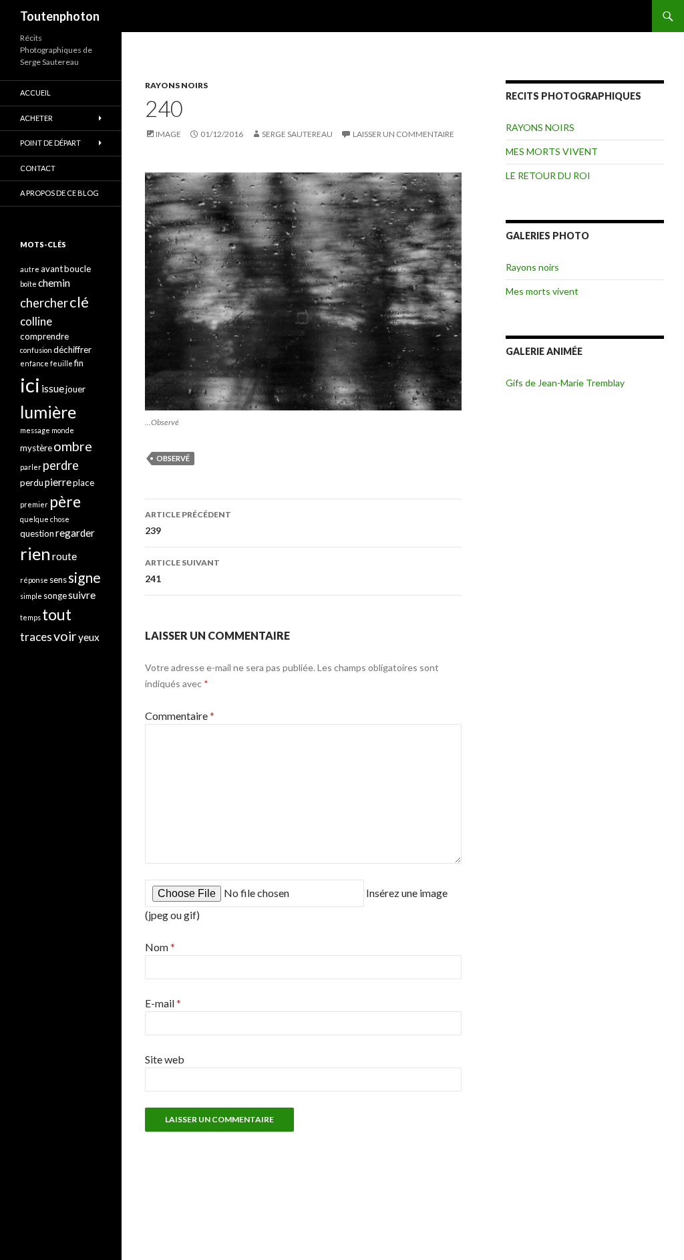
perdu (31, 482)
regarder (75, 533)
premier (34, 504)
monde (62, 430)
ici (30, 384)
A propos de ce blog (59, 192)
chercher (44, 302)
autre (29, 269)
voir (65, 636)
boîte (28, 283)
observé (173, 458)
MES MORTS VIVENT (552, 151)
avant (52, 268)
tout (56, 614)
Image (168, 134)
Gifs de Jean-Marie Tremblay (565, 382)
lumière (48, 412)
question (37, 533)
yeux (89, 637)
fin (78, 363)
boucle (77, 268)
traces (36, 637)
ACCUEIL (35, 92)
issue (52, 388)
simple (31, 596)
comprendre (44, 336)
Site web (164, 1059)
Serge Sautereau (297, 134)
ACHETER (36, 118)
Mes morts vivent (542, 291)
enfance (34, 363)
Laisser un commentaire (403, 134)
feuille (61, 363)
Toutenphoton (60, 16)
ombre (72, 446)
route (64, 556)
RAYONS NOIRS (176, 85)
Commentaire (179, 715)
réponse (34, 580)
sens (58, 579)
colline (36, 321)
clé (79, 302)
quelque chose (44, 519)
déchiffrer (72, 349)
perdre (61, 465)
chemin (54, 283)
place (83, 482)
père (65, 501)
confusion (36, 350)
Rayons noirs (532, 267)
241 (182, 570)
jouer (75, 389)
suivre (82, 595)
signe (84, 577)
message (35, 430)
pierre (58, 482)
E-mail (163, 1003)
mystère (36, 448)
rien (35, 553)
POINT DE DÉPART (50, 142)
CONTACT (37, 168)
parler (30, 467)
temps (30, 617)
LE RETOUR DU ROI (548, 175)
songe (55, 595)
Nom (160, 946)
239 (188, 522)
